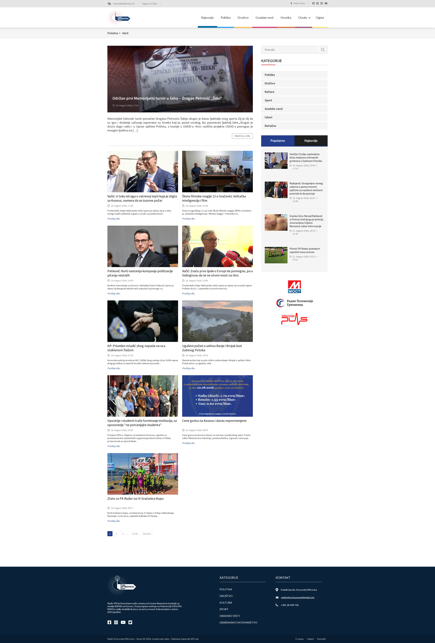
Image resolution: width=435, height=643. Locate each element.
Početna (113, 33)
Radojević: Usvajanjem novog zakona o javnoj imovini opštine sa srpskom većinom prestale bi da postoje (306, 188)
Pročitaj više (242, 136)
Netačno (270, 126)
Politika (226, 17)
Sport (268, 100)
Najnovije (207, 17)
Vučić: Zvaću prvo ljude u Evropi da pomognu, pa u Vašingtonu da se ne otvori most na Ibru (217, 273)
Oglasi (320, 17)
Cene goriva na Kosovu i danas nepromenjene (214, 420)
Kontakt (321, 638)
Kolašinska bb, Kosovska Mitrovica (299, 589)
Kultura (269, 92)
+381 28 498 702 (290, 605)
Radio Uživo (299, 3)
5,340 (135, 533)
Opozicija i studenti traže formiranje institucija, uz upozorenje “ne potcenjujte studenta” (142, 422)
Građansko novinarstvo (238, 622)
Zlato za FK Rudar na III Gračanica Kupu (135, 498)
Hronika (286, 17)
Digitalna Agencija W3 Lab (185, 638)
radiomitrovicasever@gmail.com (297, 597)
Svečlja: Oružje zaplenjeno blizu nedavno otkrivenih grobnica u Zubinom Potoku (306, 157)
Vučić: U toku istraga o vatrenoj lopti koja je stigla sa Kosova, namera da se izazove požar (142, 198)
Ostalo (302, 17)
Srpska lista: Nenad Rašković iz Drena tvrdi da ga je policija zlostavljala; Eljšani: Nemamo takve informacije (306, 221)
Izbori (268, 117)
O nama (299, 638)
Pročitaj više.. (113, 218)
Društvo (243, 17)
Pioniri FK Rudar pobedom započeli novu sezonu (305, 250)
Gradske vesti (265, 17)
